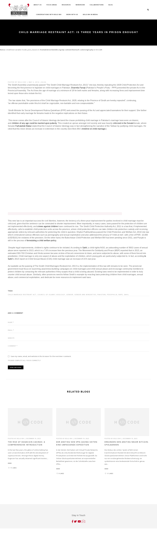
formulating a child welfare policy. (41, 240)
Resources (66, 5)
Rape (120, 294)
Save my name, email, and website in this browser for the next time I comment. (41, 356)
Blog (111, 5)
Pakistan (101, 294)
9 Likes (61, 473)
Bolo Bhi (22, 82)
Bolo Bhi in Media (90, 14)
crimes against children (47, 226)
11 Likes (13, 468)
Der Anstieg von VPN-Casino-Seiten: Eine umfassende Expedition (77, 443)
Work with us (72, 14)
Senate (130, 123)
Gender (69, 294)
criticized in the (120, 123)
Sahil (84, 248)
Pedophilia (112, 294)
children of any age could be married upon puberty (34, 123)
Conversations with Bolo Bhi (48, 14)
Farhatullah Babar (23, 126)
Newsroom (80, 5)
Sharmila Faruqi (78, 88)
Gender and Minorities (85, 294)
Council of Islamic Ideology (51, 294)
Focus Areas (51, 5)
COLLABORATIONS (97, 5)
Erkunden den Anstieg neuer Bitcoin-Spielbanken (127, 443)
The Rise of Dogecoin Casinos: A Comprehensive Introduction (26, 443)
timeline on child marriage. (94, 129)
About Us (38, 5)
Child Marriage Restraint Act (22, 294)
